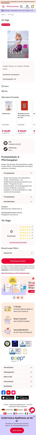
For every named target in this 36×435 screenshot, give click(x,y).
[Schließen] (32, 192)
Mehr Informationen (18, 234)
